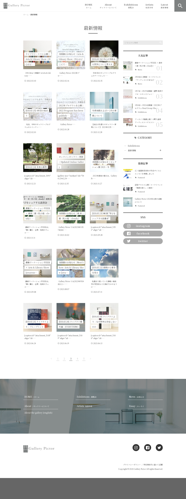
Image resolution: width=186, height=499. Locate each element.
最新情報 (132, 150)
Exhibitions (131, 6)
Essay (136, 406)
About (108, 6)
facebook (143, 233)
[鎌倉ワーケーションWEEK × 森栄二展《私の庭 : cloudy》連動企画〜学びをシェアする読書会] (128, 65)
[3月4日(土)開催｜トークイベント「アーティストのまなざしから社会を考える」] (128, 80)
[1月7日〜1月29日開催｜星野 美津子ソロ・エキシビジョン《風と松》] (128, 94)
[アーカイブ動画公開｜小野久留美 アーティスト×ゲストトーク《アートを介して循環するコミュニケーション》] (128, 122)
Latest (164, 6)
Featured (141, 178)
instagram (143, 226)
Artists (149, 6)
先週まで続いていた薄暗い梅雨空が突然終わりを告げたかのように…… (104, 284)
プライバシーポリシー (132, 464)
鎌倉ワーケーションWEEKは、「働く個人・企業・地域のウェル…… (37, 230)
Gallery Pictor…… (66, 124)
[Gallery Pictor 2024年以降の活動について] (128, 202)
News (140, 70)
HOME (88, 6)
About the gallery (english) (38, 412)
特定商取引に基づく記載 (153, 464)
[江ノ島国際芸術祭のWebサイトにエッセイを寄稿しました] (128, 173)
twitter (143, 241)
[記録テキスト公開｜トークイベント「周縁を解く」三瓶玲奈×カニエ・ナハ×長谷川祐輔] (128, 187)
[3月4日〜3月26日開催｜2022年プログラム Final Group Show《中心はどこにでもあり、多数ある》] (128, 108)
